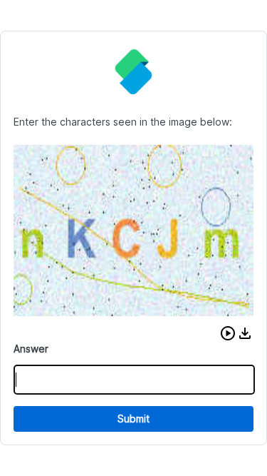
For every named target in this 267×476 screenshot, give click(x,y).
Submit (133, 418)
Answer (31, 349)
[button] (227, 333)
